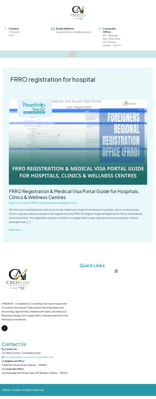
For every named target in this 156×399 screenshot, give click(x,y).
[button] (116, 271)
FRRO (34, 203)
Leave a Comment (19, 203)
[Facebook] (5, 328)
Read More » (16, 229)
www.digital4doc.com (16, 356)
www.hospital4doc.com (41, 356)
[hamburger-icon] (72, 54)
